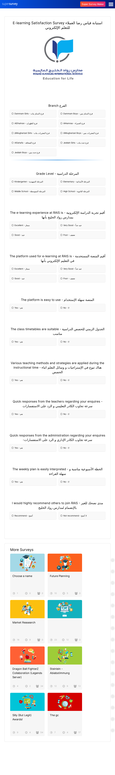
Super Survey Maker (93, 4)
